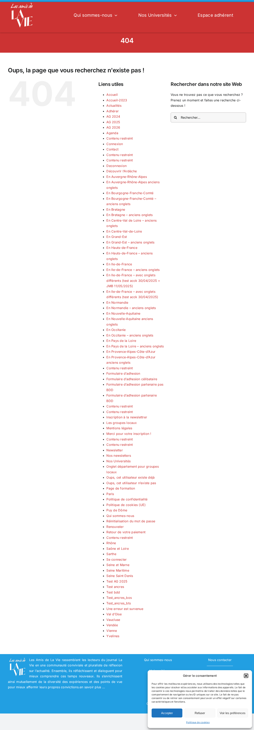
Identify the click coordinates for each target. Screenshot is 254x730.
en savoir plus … (92, 687)
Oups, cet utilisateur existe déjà (130, 477)
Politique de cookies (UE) (126, 505)
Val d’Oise (113, 614)
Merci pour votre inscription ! (128, 434)
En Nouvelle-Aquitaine (123, 313)
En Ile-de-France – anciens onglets (133, 270)
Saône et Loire (117, 549)
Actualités (113, 106)
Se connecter (116, 559)
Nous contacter (220, 660)
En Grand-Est (116, 237)
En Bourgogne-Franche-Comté (129, 193)
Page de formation (120, 488)
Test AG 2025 (116, 581)
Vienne (111, 631)
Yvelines (112, 636)
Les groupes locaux (121, 423)
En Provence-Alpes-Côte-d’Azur (130, 352)
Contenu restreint (119, 138)
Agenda (112, 133)
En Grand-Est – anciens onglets (130, 242)
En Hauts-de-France (121, 248)
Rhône (111, 543)
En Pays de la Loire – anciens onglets (135, 346)
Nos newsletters (118, 456)
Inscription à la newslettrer (126, 417)
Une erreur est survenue (124, 609)
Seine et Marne (117, 565)
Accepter (167, 713)
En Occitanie (116, 330)
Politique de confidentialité (126, 499)
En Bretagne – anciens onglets (129, 215)
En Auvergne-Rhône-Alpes (126, 177)
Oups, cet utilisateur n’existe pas (131, 483)
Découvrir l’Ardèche (121, 171)
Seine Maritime (117, 570)
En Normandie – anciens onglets (131, 308)
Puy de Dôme (116, 510)
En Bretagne (115, 209)
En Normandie (117, 302)
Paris (110, 494)
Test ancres (115, 587)
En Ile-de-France (119, 264)
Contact (112, 149)
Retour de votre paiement (125, 532)
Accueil (112, 95)
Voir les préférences (232, 713)
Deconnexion (116, 166)
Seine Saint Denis (119, 576)
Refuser (200, 713)
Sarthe (111, 554)
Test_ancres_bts (118, 603)
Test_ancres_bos (119, 598)
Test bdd (113, 592)
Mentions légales (119, 428)
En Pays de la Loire (121, 341)
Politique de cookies (198, 722)
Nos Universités (118, 461)
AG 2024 (113, 116)
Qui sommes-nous (120, 516)
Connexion (114, 144)
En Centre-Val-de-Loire (124, 231)
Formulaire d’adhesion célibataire (131, 379)
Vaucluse (113, 620)
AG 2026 (113, 127)
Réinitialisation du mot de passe (130, 521)
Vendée (112, 625)
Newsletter (114, 450)
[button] (246, 676)
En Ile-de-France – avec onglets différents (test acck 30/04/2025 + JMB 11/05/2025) (133, 280)
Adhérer (112, 111)
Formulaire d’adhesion (123, 373)
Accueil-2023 (116, 100)
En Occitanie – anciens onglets (129, 335)
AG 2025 (113, 122)
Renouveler (114, 527)
